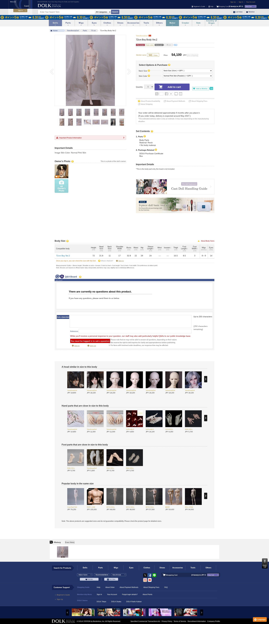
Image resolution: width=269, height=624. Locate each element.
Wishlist (251, 12)
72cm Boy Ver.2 (63, 256)
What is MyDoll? (107, 261)
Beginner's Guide (199, 6)
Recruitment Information (197, 621)
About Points (147, 594)
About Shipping (147, 104)
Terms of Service (180, 621)
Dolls (55, 23)
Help (211, 6)
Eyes (94, 23)
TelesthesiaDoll (73, 31)
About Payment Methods (175, 101)
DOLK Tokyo (101, 602)
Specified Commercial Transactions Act (145, 621)
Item (198, 23)
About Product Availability (150, 101)
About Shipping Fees (199, 101)
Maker (172, 23)
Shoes (120, 23)
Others (159, 23)
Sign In (241, 2)
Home (55, 31)
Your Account (250, 2)
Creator (185, 23)
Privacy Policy (167, 621)
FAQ (166, 587)
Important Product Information (70, 138)
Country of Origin (211, 22)
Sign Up (233, 2)
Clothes (107, 23)
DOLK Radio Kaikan (134, 602)
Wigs (81, 23)
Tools (146, 23)
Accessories (133, 23)
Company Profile (213, 621)
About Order (110, 587)
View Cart (248, 6)
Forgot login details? (130, 594)
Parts (68, 23)
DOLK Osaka (116, 602)
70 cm (93, 31)
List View (239, 12)
